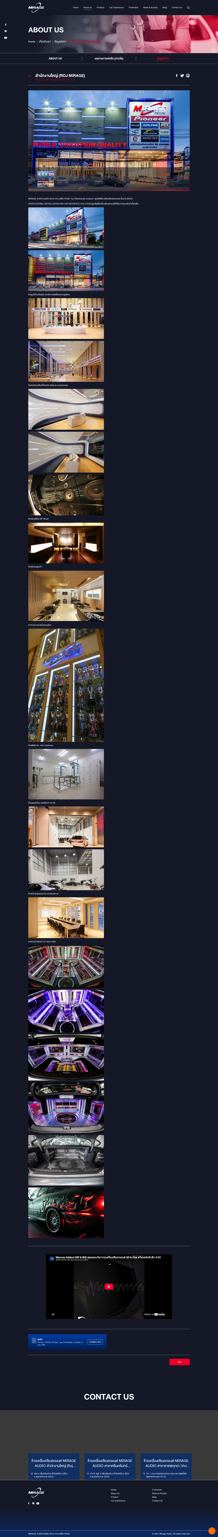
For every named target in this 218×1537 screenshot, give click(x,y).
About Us (115, 1493)
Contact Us (177, 7)
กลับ (180, 1362)
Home (75, 7)
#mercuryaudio (42, 79)
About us (88, 7)
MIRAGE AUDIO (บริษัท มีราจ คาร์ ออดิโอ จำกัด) (49, 1533)
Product (100, 7)
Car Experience (116, 7)
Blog (165, 7)
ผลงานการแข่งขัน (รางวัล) (109, 58)
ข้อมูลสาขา (60, 41)
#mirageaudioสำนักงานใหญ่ (62, 79)
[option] (55, 58)
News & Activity (150, 7)
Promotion (133, 7)
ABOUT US (55, 58)
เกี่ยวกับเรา (45, 41)
